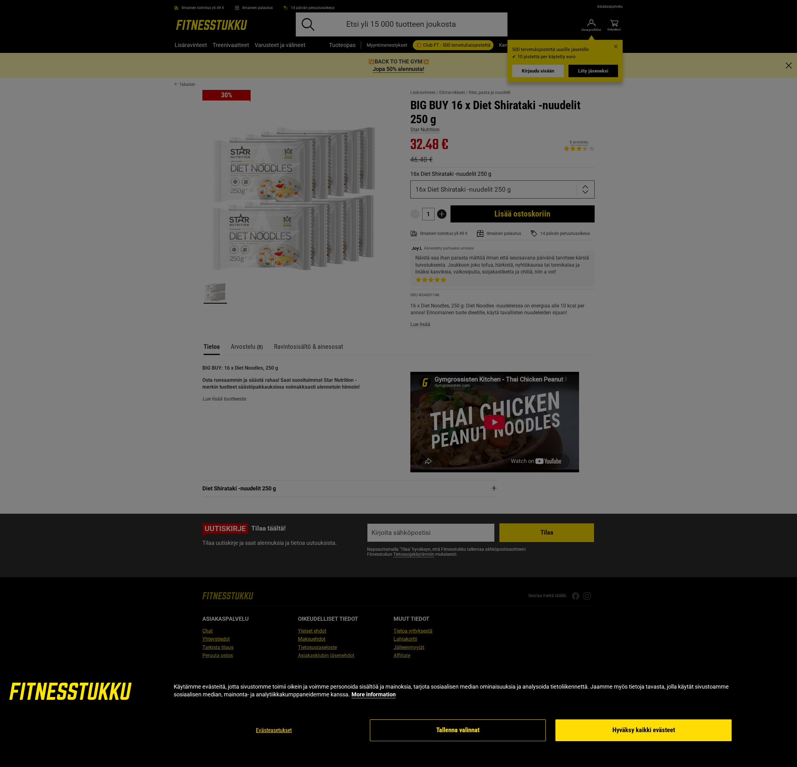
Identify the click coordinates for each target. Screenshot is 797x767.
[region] (398, 712)
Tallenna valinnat (457, 730)
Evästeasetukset (274, 730)
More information (373, 694)
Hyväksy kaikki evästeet (643, 730)
